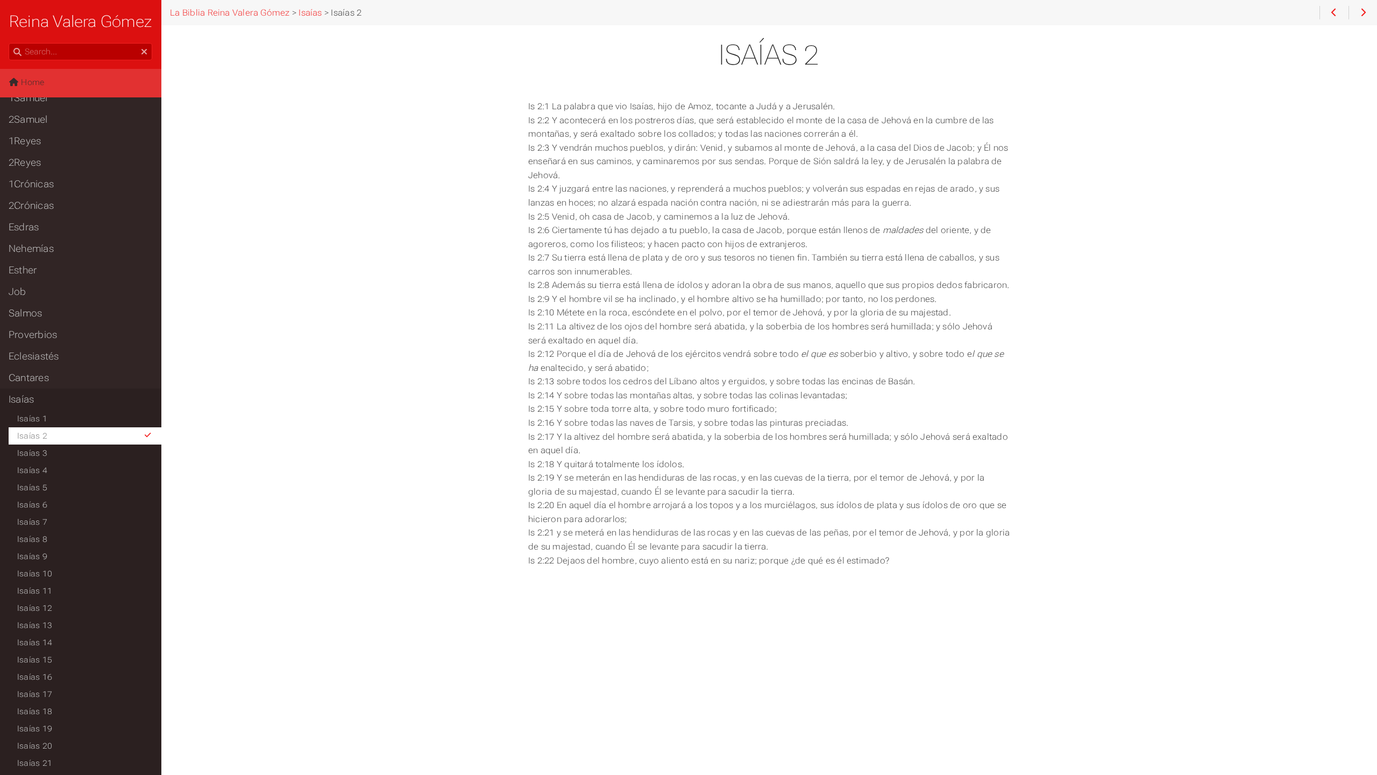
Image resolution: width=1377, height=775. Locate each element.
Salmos (25, 313)
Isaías (21, 399)
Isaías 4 (32, 470)
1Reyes (25, 141)
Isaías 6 (32, 505)
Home (31, 82)
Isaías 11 (34, 591)
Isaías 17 (34, 694)
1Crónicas (31, 184)
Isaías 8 (32, 539)
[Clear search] (144, 52)
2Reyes (25, 162)
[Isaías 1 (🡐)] (1333, 13)
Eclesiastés (34, 356)
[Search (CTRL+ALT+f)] (17, 52)
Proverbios (33, 334)
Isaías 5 (32, 487)
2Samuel (28, 119)
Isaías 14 (34, 642)
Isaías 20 (34, 746)
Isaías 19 (34, 729)
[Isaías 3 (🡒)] (1362, 13)
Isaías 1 (32, 419)
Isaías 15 (34, 660)
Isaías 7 (32, 522)
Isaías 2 (32, 436)
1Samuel (28, 98)
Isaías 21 (34, 763)
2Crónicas (31, 205)
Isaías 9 (32, 556)
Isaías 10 (34, 574)
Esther (23, 270)
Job (17, 291)
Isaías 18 (34, 711)
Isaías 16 (34, 677)
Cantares (29, 377)
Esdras (24, 227)
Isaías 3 (32, 453)
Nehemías (31, 248)
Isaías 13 (34, 625)
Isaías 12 (34, 608)
